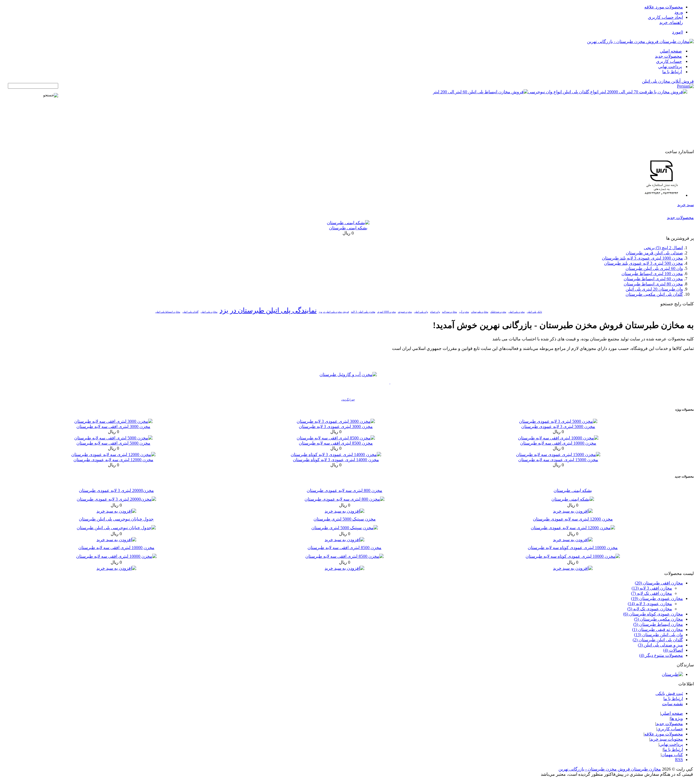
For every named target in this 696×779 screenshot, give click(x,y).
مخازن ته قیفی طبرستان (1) (657, 629)
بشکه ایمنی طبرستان (348, 228)
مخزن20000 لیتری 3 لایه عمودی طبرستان (116, 490)
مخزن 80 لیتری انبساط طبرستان (653, 284)
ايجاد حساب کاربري (665, 17)
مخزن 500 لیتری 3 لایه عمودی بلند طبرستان (643, 263)
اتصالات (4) (673, 650)
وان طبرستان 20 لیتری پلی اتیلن (654, 289)
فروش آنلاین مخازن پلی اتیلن (668, 81)
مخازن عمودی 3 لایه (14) (650, 603)
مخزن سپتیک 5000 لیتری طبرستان (344, 519)
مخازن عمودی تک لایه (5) (649, 608)
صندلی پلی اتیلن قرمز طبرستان (654, 253)
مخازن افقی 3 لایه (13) (652, 588)
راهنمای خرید (671, 22)
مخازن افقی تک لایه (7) (651, 593)
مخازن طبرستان (479, 311)
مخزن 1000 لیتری (386, 311)
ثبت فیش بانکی (669, 693)
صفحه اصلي (671, 51)
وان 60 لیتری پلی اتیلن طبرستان (654, 268)
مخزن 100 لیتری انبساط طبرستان (652, 273)
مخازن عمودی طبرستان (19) (657, 598)
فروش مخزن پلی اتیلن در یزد (334, 311)
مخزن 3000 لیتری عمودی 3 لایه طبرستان (336, 426)
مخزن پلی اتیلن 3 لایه (363, 311)
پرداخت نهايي (670, 66)
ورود (679, 12)
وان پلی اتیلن (421, 311)
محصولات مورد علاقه (663, 7)
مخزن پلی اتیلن (516, 311)
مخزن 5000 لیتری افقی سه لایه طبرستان (113, 443)
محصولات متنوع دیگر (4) (661, 655)
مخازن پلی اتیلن (209, 311)
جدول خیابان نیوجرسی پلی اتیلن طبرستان (116, 519)
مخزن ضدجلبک (498, 311)
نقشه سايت (672, 703)
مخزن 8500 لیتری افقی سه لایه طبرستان (336, 443)
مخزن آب (464, 311)
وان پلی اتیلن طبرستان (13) (658, 634)
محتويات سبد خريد (666, 739)
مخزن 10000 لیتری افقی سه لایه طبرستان (558, 443)
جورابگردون (348, 399)
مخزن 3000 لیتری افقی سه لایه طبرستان (113, 426)
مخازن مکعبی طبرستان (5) (658, 619)
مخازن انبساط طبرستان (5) (658, 624)
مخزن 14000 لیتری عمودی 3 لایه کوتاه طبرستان (336, 459)
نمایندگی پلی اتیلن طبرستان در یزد (268, 310)
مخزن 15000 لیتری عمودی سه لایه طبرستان (558, 459)
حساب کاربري (669, 61)
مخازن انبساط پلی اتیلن (167, 311)
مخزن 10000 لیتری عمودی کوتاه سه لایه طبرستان (573, 547)
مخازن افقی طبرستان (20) (659, 583)
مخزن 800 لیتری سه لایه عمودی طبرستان (344, 490)
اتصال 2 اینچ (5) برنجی (663, 247)
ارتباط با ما (672, 71)
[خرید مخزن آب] (348, 374)
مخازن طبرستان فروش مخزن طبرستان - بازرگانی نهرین (609, 769)
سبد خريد (685, 204)
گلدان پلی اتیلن (190, 311)
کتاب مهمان (672, 754)
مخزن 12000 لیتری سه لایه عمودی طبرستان (113, 459)
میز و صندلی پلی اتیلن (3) (660, 645)
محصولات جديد (668, 56)
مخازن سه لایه (449, 311)
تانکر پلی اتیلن (534, 311)
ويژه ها (676, 718)
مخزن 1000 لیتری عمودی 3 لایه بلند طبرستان (642, 258)
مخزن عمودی (405, 311)
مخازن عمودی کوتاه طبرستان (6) (653, 614)
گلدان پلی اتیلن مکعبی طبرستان (654, 294)
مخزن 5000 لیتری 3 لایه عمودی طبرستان (558, 426)
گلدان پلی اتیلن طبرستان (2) (658, 640)
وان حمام (435, 311)
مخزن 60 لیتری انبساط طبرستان (653, 278)
